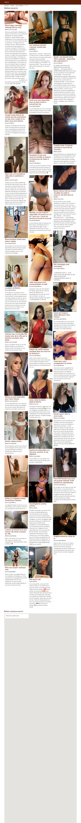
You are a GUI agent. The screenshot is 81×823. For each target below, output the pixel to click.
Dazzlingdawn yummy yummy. (37, 505)
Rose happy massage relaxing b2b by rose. (13, 26)
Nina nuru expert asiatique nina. (15, 569)
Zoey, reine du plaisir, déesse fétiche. (37, 401)
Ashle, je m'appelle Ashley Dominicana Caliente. (15, 499)
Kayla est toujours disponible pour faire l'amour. (62, 315)
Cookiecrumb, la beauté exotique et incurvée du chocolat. (63, 147)
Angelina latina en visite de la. (64, 537)
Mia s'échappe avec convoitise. (61, 265)
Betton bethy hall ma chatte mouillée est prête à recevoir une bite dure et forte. (65, 194)
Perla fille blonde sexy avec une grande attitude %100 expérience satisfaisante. (64, 481)
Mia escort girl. (35, 579)
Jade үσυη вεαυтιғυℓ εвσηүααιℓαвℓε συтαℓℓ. (38, 283)
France (12, 5)
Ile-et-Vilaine (19, 5)
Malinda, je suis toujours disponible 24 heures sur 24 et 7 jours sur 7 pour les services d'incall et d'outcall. (40, 215)
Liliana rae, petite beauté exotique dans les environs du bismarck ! (39, 351)
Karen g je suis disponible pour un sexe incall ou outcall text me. (39, 102)
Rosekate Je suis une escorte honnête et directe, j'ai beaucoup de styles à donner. (40, 158)
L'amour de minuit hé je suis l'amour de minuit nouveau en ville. (16, 532)
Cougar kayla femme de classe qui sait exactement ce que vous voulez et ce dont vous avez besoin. (15, 118)
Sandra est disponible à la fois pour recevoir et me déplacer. (39, 452)
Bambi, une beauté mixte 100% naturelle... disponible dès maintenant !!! (64, 59)
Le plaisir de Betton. (13, 288)
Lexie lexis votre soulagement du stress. (63, 362)
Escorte (6, 5)
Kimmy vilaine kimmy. (13, 441)
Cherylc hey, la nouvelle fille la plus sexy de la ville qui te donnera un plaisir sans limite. (16, 337)
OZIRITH (6, 2)
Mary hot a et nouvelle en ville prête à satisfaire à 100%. (15, 176)
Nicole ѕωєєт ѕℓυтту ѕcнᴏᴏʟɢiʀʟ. (62, 415)
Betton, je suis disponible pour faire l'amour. (15, 398)
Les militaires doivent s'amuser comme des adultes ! (37, 47)
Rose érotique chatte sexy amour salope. (15, 240)
